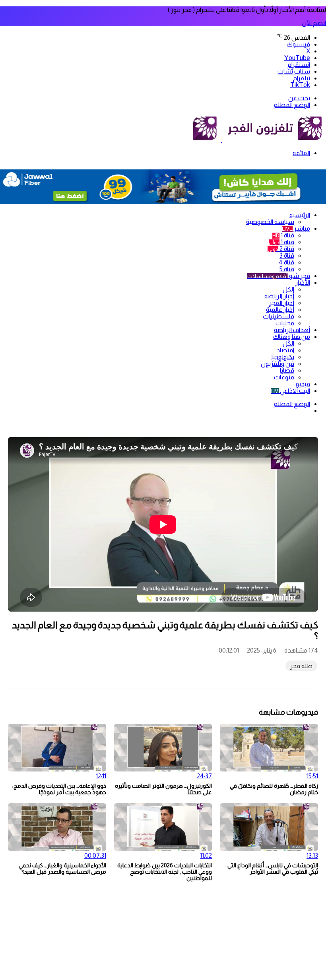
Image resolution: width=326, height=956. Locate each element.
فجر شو (278, 275)
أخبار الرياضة (279, 296)
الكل (288, 289)
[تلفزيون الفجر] (221, 139)
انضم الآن (314, 22)
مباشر (296, 228)
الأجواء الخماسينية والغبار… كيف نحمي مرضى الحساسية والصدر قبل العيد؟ (62, 868)
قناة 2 (281, 248)
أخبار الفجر (281, 302)
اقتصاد (285, 350)
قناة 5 (286, 269)
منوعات (284, 377)
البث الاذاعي (290, 390)
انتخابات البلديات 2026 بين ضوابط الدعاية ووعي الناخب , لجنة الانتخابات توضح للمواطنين (164, 871)
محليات (285, 323)
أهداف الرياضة (292, 329)
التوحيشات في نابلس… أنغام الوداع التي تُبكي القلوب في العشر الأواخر (272, 868)
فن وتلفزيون (277, 363)
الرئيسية (299, 215)
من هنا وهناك (291, 336)
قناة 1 (283, 235)
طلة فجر (301, 666)
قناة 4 (286, 262)
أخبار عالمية (280, 309)
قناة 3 (286, 255)
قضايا (287, 370)
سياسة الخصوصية (270, 221)
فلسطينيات (278, 316)
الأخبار (302, 282)
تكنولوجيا (283, 357)
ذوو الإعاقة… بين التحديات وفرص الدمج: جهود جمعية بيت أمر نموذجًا (59, 789)
